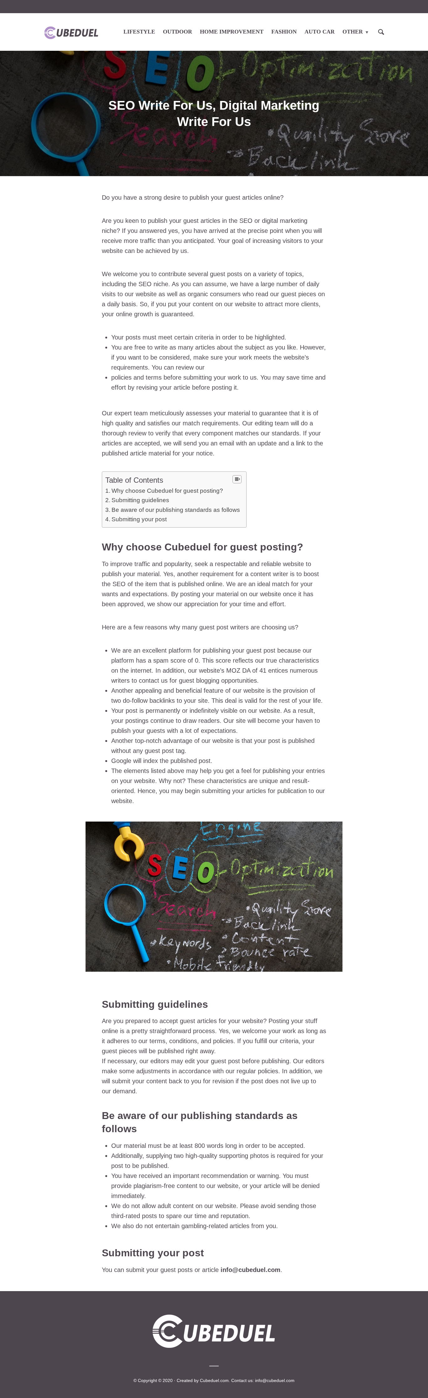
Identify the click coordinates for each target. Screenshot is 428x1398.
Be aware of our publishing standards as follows (176, 510)
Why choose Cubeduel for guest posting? (167, 490)
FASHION (284, 32)
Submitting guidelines (140, 500)
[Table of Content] (237, 479)
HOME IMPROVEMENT (232, 32)
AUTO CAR (320, 32)
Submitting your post (139, 519)
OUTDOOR (177, 32)
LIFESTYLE (139, 32)
